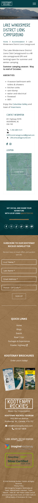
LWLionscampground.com (20, 137)
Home (5, 42)
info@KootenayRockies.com (20, 426)
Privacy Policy (18, 486)
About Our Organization (19, 411)
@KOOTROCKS (27, 213)
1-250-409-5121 (16, 130)
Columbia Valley (20, 104)
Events (19, 333)
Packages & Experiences (19, 341)
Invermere (16, 107)
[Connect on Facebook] (7, 144)
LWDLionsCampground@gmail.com (20, 135)
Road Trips (19, 337)
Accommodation (18, 42)
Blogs (19, 329)
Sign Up (19, 296)
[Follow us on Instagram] (10, 144)
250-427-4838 (20, 428)
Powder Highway (18, 345)
